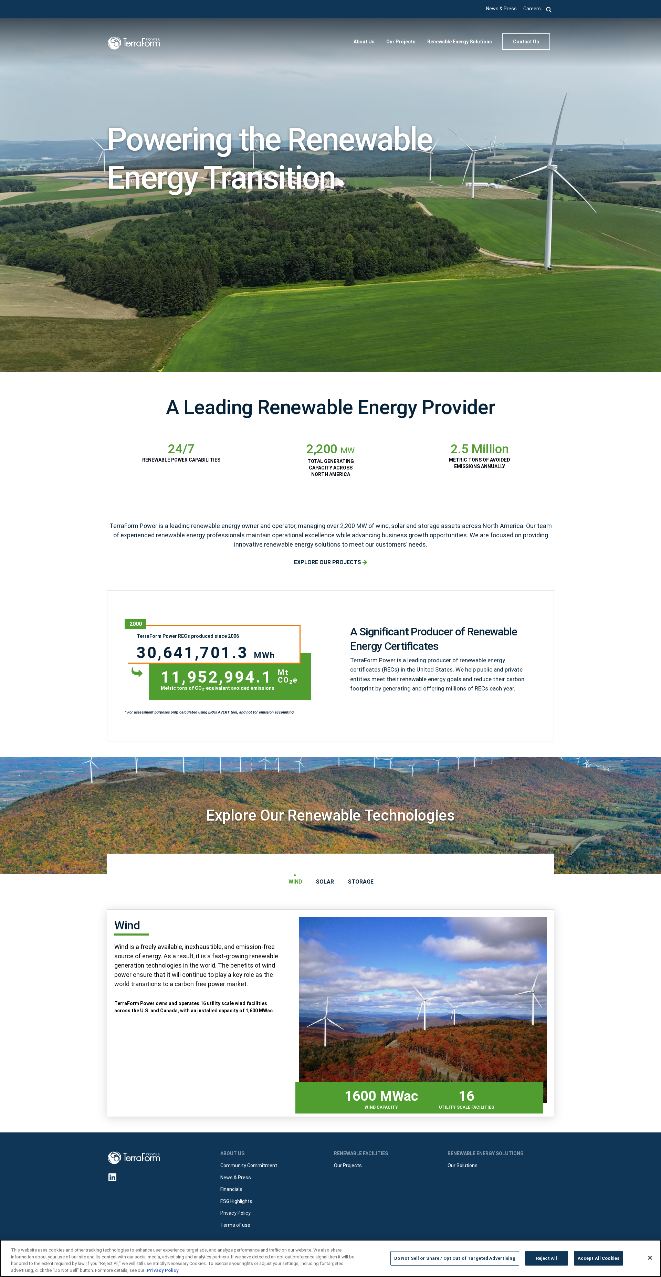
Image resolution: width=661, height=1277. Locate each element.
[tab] (295, 881)
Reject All (546, 1258)
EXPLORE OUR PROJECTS (328, 562)
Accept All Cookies (598, 1258)
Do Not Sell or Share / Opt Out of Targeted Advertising (454, 1258)
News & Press (501, 8)
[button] (549, 9)
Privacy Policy (163, 1270)
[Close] (650, 1257)
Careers (532, 8)
